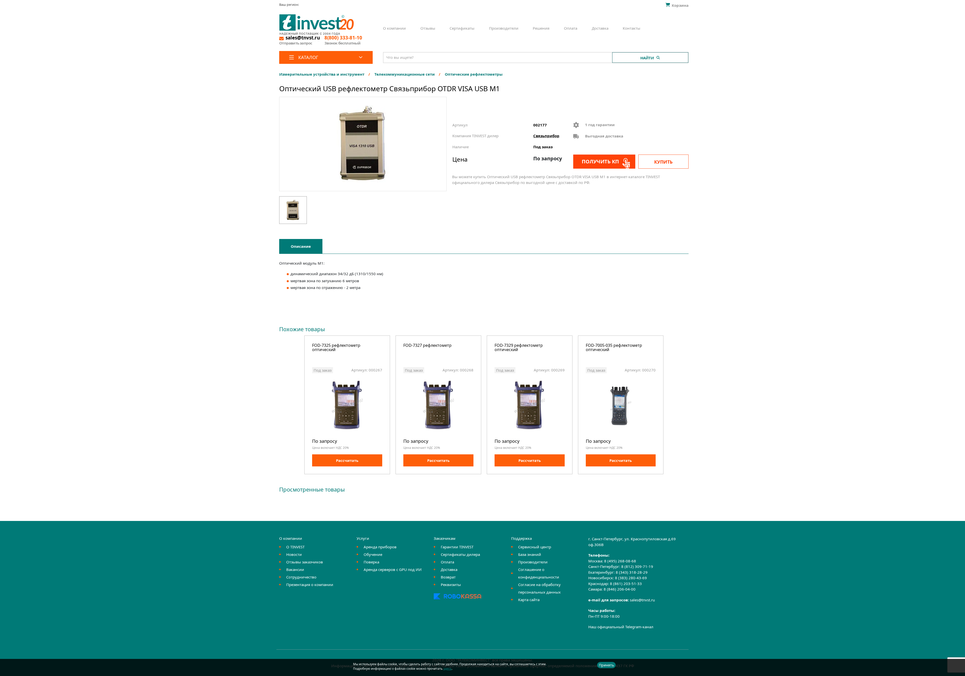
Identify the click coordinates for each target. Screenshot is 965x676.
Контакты (631, 28)
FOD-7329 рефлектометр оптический (519, 348)
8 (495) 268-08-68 (620, 560)
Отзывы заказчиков (304, 561)
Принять (606, 665)
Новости (294, 554)
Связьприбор (546, 135)
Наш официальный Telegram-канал (620, 626)
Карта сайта (529, 599)
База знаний (529, 554)
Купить (663, 162)
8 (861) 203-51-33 (626, 583)
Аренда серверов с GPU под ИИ (393, 569)
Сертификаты (462, 28)
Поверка (371, 561)
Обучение (373, 554)
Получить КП (600, 161)
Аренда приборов (380, 546)
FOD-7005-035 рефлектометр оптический (614, 348)
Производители (503, 28)
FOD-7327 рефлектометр (427, 345)
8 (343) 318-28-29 (632, 572)
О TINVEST (295, 546)
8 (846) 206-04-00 (620, 589)
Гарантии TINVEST (457, 546)
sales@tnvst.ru (642, 599)
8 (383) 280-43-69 (631, 577)
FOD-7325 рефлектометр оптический (336, 348)
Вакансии (295, 569)
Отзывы (427, 28)
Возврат (448, 577)
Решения (541, 28)
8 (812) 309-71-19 (637, 566)
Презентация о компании (309, 584)
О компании (394, 28)
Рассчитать (347, 460)
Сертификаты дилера (460, 554)
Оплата (570, 28)
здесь (447, 668)
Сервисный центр (534, 546)
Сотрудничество (301, 577)
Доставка (600, 28)
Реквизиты (451, 584)
